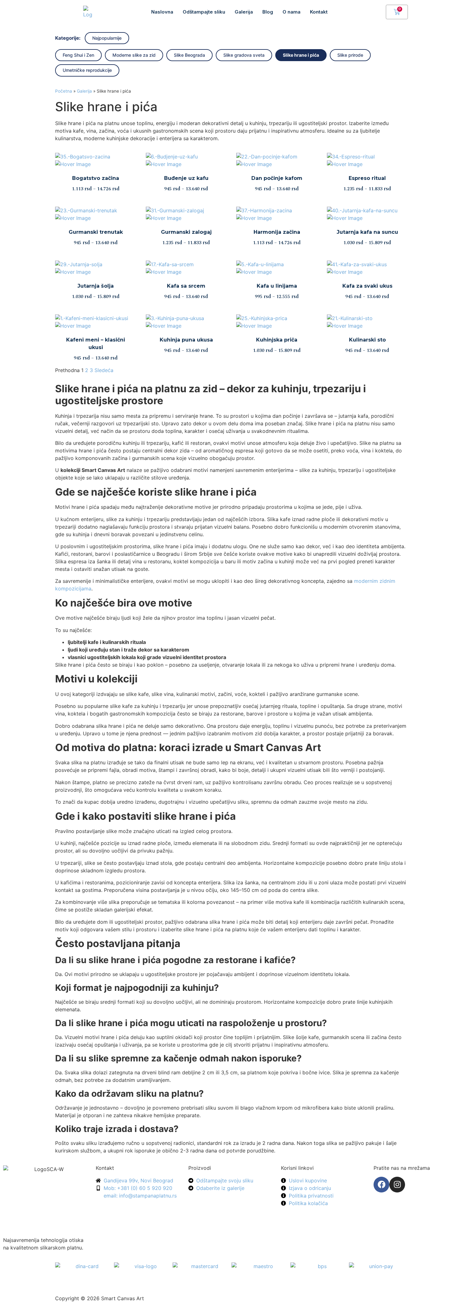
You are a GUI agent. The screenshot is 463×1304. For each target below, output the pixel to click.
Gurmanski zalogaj (186, 232)
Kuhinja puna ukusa (186, 340)
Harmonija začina (277, 232)
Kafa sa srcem (186, 286)
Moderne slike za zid (134, 55)
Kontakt (319, 12)
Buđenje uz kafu (186, 178)
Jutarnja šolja (95, 286)
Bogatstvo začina (95, 178)
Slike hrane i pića (301, 55)
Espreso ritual (367, 178)
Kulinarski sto (367, 340)
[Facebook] (381, 1184)
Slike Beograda (189, 55)
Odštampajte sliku (204, 12)
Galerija (244, 12)
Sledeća (103, 370)
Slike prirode (350, 55)
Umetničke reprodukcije (87, 70)
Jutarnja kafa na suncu (367, 232)
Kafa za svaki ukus (367, 286)
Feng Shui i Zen (78, 55)
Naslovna (162, 12)
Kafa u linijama (277, 286)
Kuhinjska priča (276, 340)
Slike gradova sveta (244, 55)
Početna (63, 91)
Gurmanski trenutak (96, 232)
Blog (267, 12)
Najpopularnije (107, 38)
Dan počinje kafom (276, 178)
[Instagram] (397, 1184)
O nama (291, 12)
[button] (378, 11)
